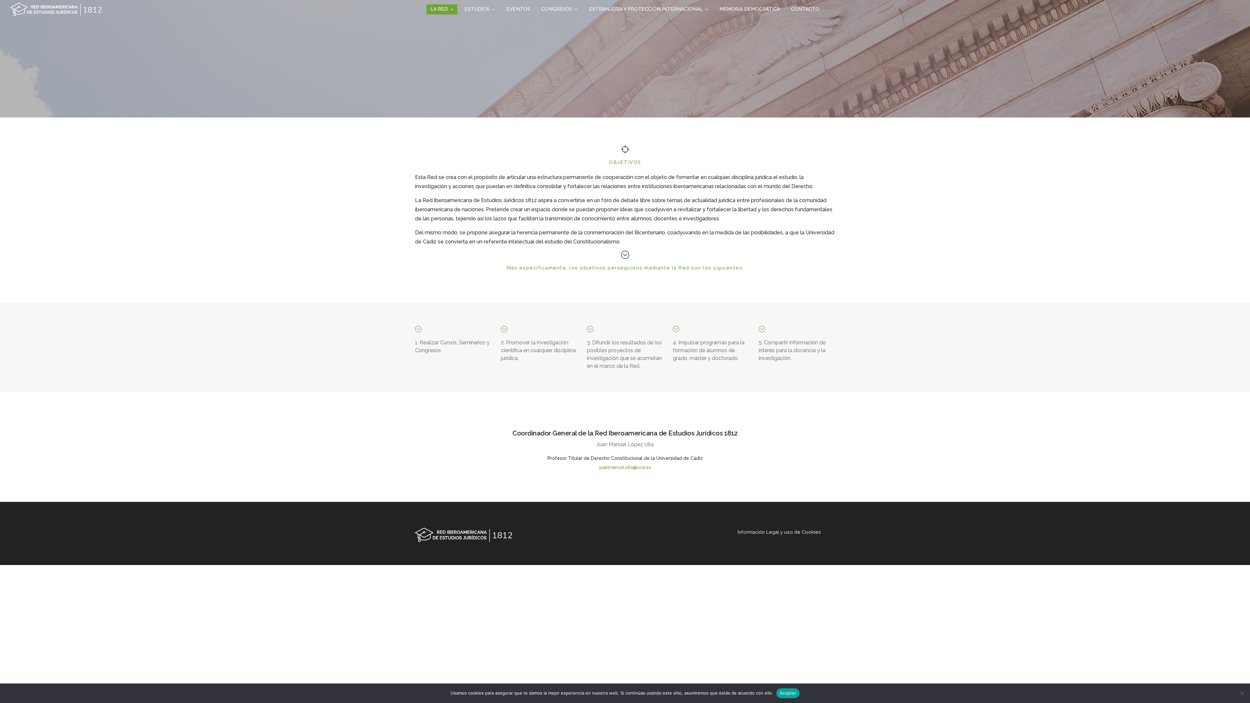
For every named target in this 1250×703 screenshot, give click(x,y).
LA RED (439, 9)
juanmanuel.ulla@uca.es (625, 467)
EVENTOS (518, 9)
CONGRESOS (556, 9)
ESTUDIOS (477, 9)
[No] (1242, 693)
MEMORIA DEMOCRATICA (749, 9)
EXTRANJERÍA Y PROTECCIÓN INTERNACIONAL (646, 9)
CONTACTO (805, 9)
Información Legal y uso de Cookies (779, 532)
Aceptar (788, 693)
